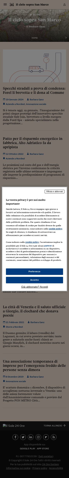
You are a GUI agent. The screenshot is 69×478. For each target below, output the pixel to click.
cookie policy (55, 229)
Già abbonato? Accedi (34, 286)
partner (48, 246)
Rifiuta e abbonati (54, 191)
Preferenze (34, 271)
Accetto (34, 280)
